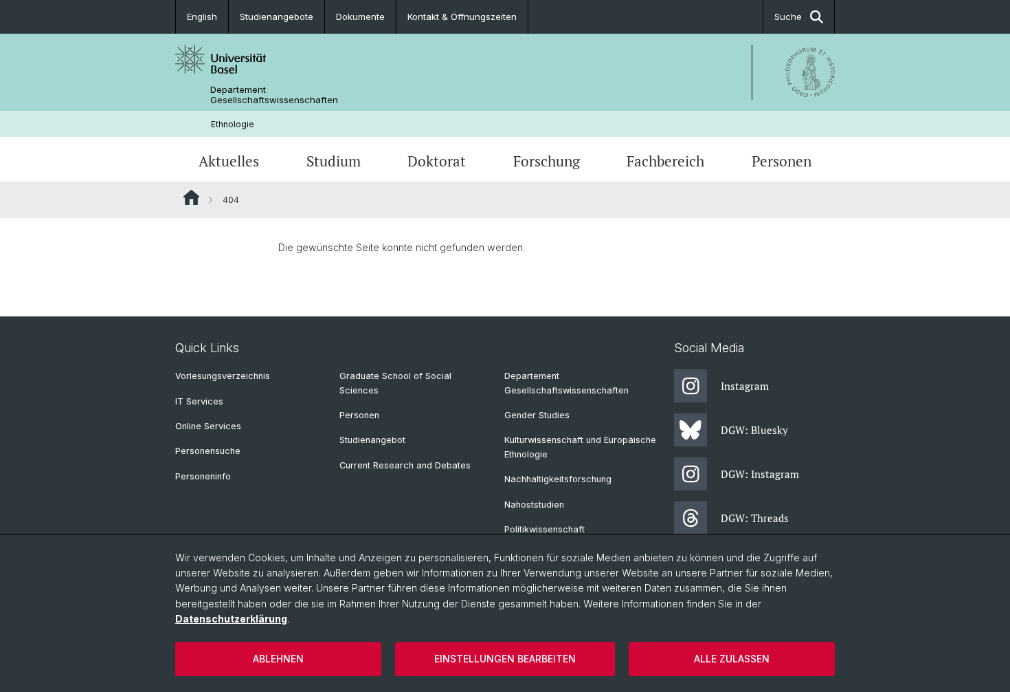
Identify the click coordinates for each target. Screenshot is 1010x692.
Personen (781, 161)
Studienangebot (372, 440)
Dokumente (360, 16)
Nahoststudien (534, 504)
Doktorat (436, 161)
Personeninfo (203, 476)
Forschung (546, 161)
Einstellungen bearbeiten (505, 658)
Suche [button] (788, 16)
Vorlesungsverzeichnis (222, 376)
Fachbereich (665, 161)
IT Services (199, 401)
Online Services (208, 426)
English (202, 16)
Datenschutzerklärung (231, 619)
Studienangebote (276, 16)
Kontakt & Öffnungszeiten (462, 16)
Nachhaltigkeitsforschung (557, 479)
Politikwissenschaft (544, 529)
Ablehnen (278, 658)
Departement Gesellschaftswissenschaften (274, 95)
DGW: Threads (755, 518)
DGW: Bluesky (754, 430)
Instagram (745, 386)
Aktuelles (229, 161)
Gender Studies (537, 415)
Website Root (191, 197)
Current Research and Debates (405, 465)
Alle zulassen (732, 658)
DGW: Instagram (760, 474)
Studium (333, 161)
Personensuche (207, 451)
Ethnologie (232, 124)
